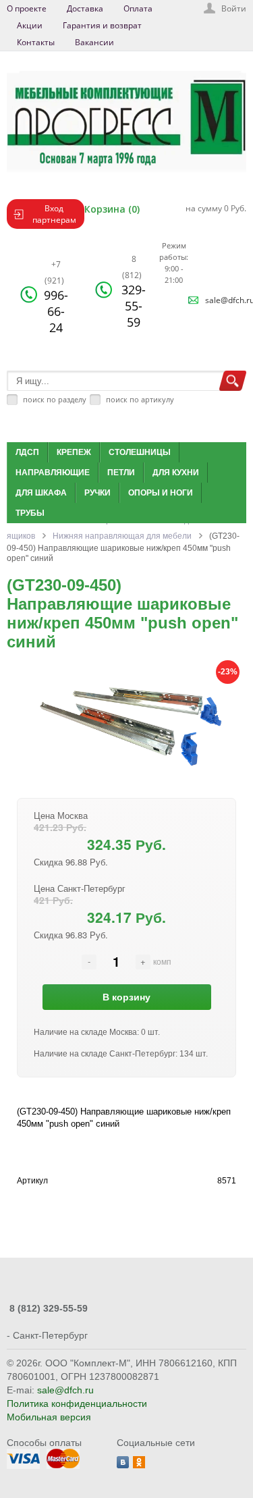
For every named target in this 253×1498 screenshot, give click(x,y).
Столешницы (140, 452)
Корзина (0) (112, 209)
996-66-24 (56, 297)
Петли (121, 472)
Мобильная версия (49, 1417)
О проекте (27, 8)
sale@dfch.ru (65, 1390)
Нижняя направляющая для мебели (122, 536)
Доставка (85, 8)
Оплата (137, 8)
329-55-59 (133, 291)
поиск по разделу (54, 399)
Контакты (36, 42)
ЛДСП (27, 452)
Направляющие (53, 472)
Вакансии (94, 42)
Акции (30, 25)
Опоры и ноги (160, 493)
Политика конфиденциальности (77, 1403)
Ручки (97, 493)
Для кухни (175, 472)
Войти (233, 8)
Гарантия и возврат (102, 25)
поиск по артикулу (140, 399)
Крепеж (74, 452)
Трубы (30, 513)
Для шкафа (41, 493)
